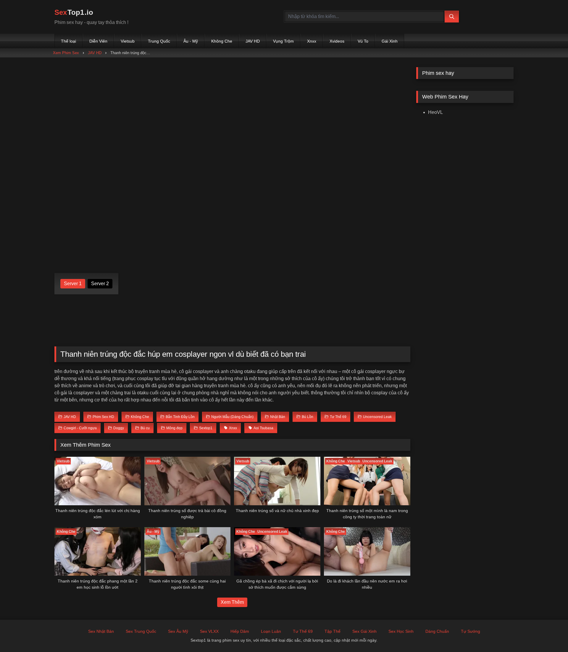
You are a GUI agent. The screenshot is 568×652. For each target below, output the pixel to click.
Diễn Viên (98, 41)
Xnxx (311, 41)
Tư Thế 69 (303, 631)
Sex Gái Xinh (364, 631)
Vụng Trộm (283, 41)
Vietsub (128, 41)
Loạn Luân (271, 631)
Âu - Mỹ (190, 41)
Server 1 (73, 283)
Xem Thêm (232, 602)
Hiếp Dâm (239, 631)
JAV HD (253, 41)
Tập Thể (333, 631)
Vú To (363, 41)
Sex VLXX (209, 631)
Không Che (221, 41)
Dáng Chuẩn (437, 631)
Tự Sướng (470, 631)
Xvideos (337, 41)
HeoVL (435, 112)
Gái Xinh (390, 41)
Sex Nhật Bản (101, 631)
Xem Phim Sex (66, 53)
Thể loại (68, 41)
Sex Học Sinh (401, 631)
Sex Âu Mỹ (178, 631)
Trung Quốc (159, 41)
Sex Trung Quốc (141, 631)
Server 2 (100, 283)
